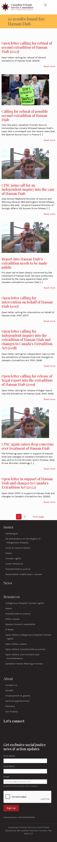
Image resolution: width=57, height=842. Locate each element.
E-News (9, 629)
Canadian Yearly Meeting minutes (24, 663)
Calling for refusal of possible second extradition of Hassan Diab (25, 115)
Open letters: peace (16, 643)
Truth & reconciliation (17, 547)
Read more (49, 66)
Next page (38, 516)
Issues (8, 527)
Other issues (12, 618)
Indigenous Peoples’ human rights (24, 603)
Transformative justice (17, 569)
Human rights (13, 558)
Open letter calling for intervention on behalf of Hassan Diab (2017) (27, 302)
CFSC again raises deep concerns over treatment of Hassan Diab (28, 446)
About (8, 678)
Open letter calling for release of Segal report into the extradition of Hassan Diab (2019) (27, 380)
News (7, 582)
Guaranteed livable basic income (23, 574)
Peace (8, 553)
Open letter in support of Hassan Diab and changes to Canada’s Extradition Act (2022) (27, 483)
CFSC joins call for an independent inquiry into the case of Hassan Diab (28, 189)
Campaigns (11, 533)
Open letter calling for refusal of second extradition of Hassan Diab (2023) (27, 47)
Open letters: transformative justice (25, 649)
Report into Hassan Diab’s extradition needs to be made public (24, 263)
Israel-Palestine (14, 563)
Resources (11, 596)
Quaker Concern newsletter (20, 624)
